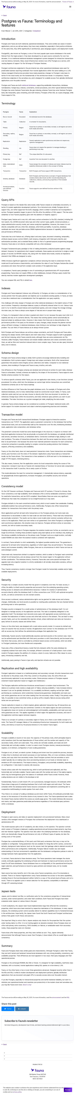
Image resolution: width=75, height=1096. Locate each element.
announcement (56, 997)
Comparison (37, 31)
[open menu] (70, 7)
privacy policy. (17, 1092)
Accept (68, 1090)
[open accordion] (37, 1052)
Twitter (9, 1009)
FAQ (68, 997)
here (30, 280)
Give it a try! (27, 985)
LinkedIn (23, 1009)
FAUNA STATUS (37, 1064)
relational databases (29, 85)
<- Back (4, 15)
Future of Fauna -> (68, 1)
